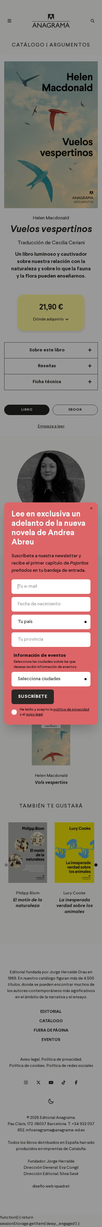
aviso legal (34, 714)
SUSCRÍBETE (32, 696)
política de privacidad (71, 709)
